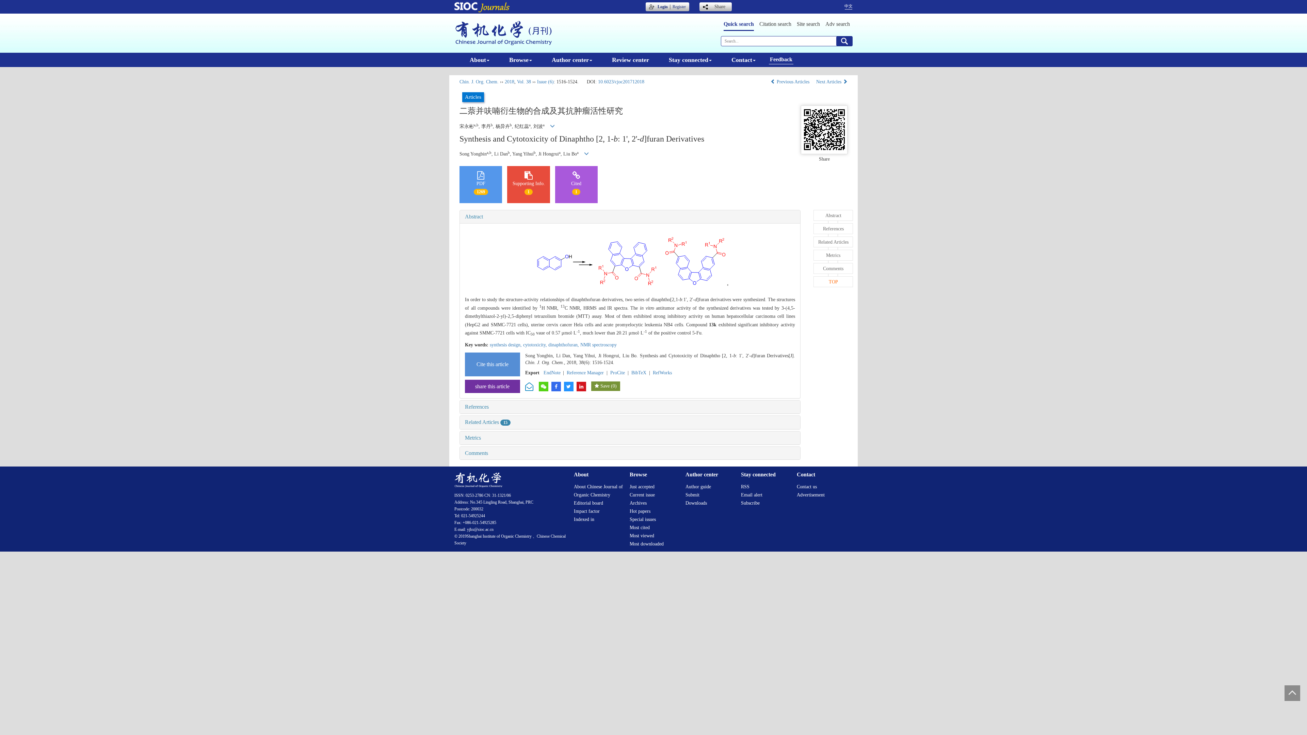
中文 (848, 6)
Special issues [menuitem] (643, 519)
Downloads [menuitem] (696, 503)
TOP (833, 281)
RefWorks (662, 372)
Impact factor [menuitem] (587, 511)
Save (605, 386)
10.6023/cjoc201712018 (621, 81)
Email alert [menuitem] (751, 494)
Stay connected (688, 59)
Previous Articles (793, 81)
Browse (519, 59)
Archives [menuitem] (638, 503)
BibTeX (638, 372)
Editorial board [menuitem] (588, 503)
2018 (509, 81)
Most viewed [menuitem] (642, 535)
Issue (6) (545, 81)
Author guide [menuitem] (698, 486)
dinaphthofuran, (564, 344)
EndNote (552, 372)
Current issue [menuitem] (642, 494)
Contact (741, 59)
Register (679, 6)
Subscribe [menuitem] (750, 503)
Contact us (807, 486)
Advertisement (811, 494)
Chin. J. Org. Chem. (479, 81)
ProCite (617, 372)
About (478, 59)
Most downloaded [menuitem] (647, 543)
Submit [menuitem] (692, 494)
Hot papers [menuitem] (640, 511)
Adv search (837, 24)
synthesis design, (506, 344)
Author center (570, 59)
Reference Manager (585, 372)
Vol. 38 (524, 81)
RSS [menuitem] (745, 486)
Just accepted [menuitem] (642, 486)
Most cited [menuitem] (640, 527)
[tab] (630, 216)
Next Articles (829, 81)
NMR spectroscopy (598, 344)
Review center (630, 59)
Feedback (781, 59)
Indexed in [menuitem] (584, 519)
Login (663, 6)
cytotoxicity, (535, 344)
